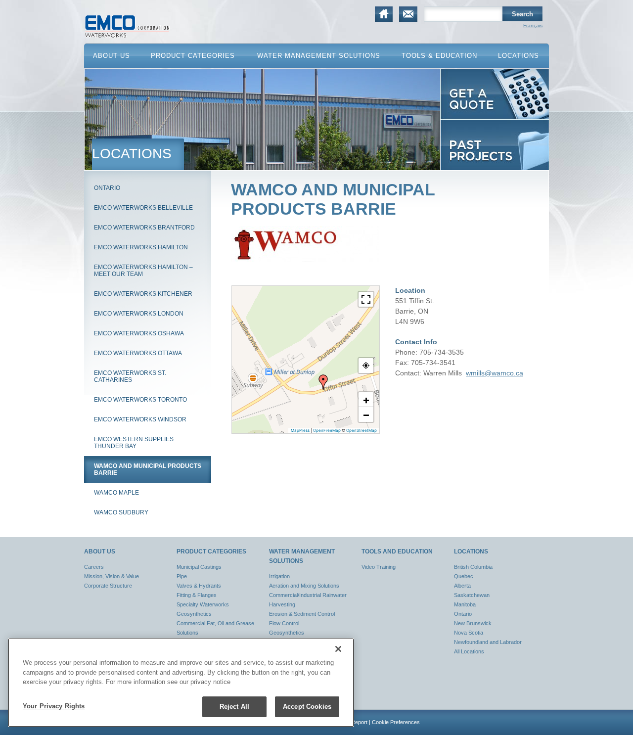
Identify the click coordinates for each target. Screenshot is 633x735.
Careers (94, 567)
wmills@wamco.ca (494, 373)
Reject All (234, 706)
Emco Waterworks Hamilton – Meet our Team (143, 270)
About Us (111, 55)
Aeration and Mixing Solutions (304, 586)
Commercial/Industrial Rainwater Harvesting (308, 599)
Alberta (462, 586)
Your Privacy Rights (54, 706)
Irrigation (279, 576)
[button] (323, 382)
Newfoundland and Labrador (488, 642)
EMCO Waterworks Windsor (140, 419)
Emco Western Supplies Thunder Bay (134, 443)
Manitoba (465, 604)
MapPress (300, 430)
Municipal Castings (199, 567)
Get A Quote (459, 119)
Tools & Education (439, 55)
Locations (518, 55)
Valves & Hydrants (199, 586)
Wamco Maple (116, 492)
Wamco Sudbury (121, 512)
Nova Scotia (468, 633)
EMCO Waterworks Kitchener (143, 293)
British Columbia (473, 567)
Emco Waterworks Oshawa (139, 333)
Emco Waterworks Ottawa (138, 353)
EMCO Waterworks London (138, 313)
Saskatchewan (472, 595)
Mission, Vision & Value (111, 576)
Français (533, 25)
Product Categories (193, 55)
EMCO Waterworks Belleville (143, 207)
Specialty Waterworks (203, 604)
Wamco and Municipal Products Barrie (147, 469)
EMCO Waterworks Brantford (144, 227)
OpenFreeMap (327, 430)
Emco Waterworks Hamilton (141, 247)
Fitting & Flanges (197, 595)
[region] (181, 682)
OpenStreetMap (361, 430)
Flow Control (284, 623)
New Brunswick (473, 623)
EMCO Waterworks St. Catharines (130, 376)
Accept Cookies (307, 706)
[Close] (338, 649)
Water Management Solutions (318, 55)
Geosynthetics (194, 614)
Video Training (379, 567)
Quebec (463, 576)
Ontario (107, 187)
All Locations (469, 651)
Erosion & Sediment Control (302, 614)
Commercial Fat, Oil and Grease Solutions (215, 628)
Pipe (182, 576)
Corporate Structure (108, 586)
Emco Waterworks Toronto (140, 399)
